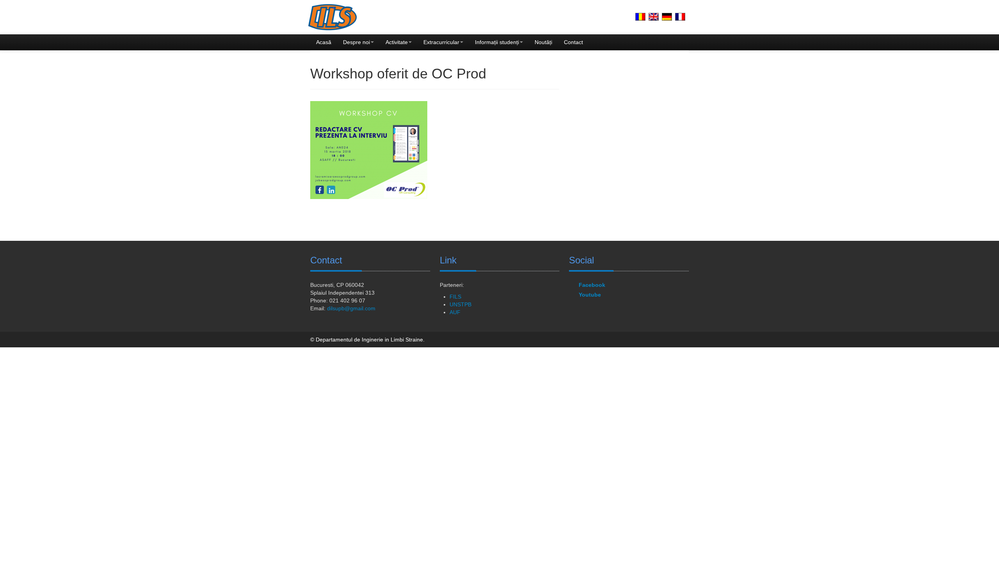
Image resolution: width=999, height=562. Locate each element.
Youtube (590, 295)
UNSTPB (460, 304)
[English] (653, 16)
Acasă (323, 42)
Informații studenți (497, 42)
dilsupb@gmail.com (351, 308)
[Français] (680, 16)
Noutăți (543, 42)
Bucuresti (321, 285)
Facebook (592, 285)
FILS (455, 296)
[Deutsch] (667, 16)
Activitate (397, 42)
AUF (455, 312)
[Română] (640, 16)
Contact (573, 42)
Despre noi (356, 42)
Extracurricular (441, 42)
